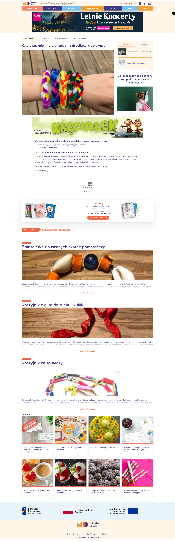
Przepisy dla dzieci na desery (33, 488)
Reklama (132, 3)
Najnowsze (144, 44)
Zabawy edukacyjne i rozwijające (102, 445)
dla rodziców (92, 8)
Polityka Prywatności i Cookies (95, 534)
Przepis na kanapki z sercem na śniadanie (37, 491)
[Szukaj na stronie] (55, 3)
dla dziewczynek (50, 230)
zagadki (112, 8)
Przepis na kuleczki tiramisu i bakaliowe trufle (103, 491)
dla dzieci (72, 8)
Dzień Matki (65, 230)
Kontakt (123, 3)
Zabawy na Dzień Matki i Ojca (33, 445)
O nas (69, 534)
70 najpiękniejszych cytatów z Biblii (139, 52)
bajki (130, 8)
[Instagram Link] (140, 3)
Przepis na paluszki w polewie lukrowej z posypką (136, 491)
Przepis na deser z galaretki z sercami (69, 491)
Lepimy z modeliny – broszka (103, 447)
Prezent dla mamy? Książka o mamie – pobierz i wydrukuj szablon (136, 449)
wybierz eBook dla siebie (98, 217)
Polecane (126, 44)
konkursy (52, 8)
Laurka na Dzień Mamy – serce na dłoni (70, 448)
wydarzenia (32, 8)
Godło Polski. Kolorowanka (136, 63)
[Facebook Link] (145, 3)
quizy (145, 8)
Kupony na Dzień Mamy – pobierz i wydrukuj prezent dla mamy (36, 449)
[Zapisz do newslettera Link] (149, 3)
